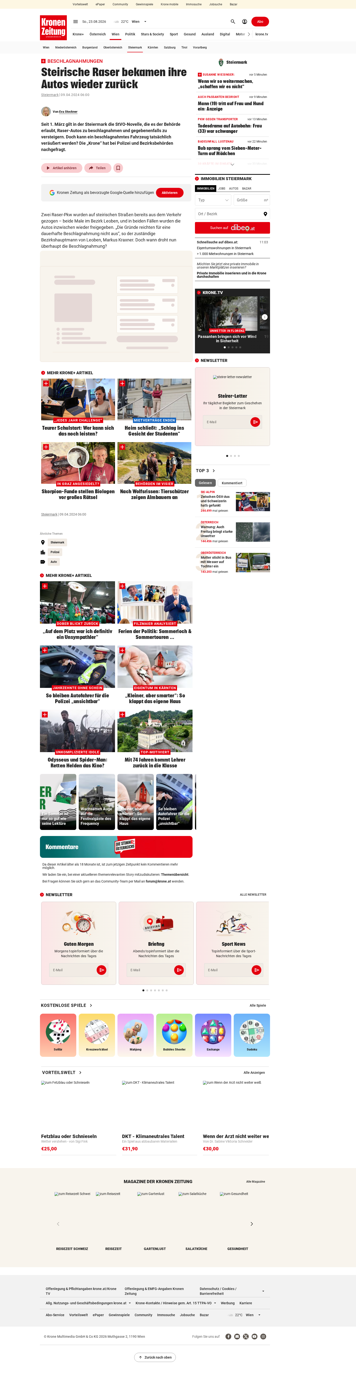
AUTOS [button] (233, 188)
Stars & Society (152, 34)
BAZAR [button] (246, 188)
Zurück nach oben (155, 1357)
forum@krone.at (158, 881)
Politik (130, 34)
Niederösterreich (66, 47)
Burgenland (90, 47)
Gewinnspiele (144, 4)
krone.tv (261, 34)
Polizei (55, 552)
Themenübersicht (174, 874)
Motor (240, 34)
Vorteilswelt (80, 4)
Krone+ (78, 34)
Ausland (207, 34)
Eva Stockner (68, 111)
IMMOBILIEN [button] (205, 188)
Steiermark (135, 47)
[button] (249, 34)
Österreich (98, 34)
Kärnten (153, 47)
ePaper (100, 4)
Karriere (246, 1303)
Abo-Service (55, 1315)
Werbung (228, 1303)
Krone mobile (169, 4)
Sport (174, 34)
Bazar (233, 4)
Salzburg (170, 47)
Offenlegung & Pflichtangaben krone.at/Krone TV (81, 1291)
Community (120, 4)
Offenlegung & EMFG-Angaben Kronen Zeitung (154, 1291)
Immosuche (193, 4)
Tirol (184, 47)
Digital (225, 34)
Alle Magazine (255, 1181)
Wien (115, 34)
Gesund (190, 34)
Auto (54, 562)
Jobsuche (215, 4)
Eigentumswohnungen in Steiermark (232, 248)
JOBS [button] (221, 188)
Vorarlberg (200, 47)
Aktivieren (170, 193)
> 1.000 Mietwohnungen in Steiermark (232, 253)
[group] (58, 802)
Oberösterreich (112, 47)
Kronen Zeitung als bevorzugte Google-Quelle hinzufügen (117, 192)
